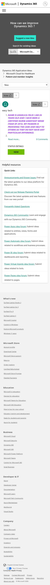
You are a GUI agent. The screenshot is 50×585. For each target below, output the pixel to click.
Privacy (29, 575)
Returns (6, 360)
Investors (7, 543)
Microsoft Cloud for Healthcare (20, 73)
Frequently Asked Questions (17, 206)
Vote (6, 95)
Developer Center (10, 485)
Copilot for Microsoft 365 (13, 462)
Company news (9, 534)
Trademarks (19, 578)
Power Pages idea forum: (15, 275)
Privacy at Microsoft (11, 538)
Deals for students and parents (15, 418)
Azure (6, 481)
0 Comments (42, 139)
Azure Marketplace (10, 503)
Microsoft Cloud (9, 436)
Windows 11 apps (10, 333)
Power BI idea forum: (13, 252)
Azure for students (10, 422)
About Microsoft (10, 530)
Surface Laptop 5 (10, 316)
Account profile (9, 347)
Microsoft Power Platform (13, 454)
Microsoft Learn (9, 494)
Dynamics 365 (28, 3)
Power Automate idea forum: (17, 241)
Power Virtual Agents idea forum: (19, 264)
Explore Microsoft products (14, 329)
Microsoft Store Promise (12, 373)
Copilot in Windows (11, 325)
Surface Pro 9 (8, 311)
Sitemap (7, 575)
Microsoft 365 (9, 449)
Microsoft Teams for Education (15, 400)
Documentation (9, 489)
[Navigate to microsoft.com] (8, 3)
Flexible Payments (10, 378)
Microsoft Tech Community (13, 498)
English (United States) (16, 565)
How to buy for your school (14, 409)
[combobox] (24, 52)
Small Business (9, 467)
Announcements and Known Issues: (20, 177)
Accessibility (8, 552)
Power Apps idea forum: (15, 226)
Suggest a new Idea (25, 38)
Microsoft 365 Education (12, 405)
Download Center (10, 351)
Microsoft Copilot (10, 320)
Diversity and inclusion (12, 547)
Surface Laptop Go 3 (11, 307)
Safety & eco (30, 578)
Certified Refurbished (11, 369)
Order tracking (9, 365)
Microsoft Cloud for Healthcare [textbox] (27, 51)
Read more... (14, 139)
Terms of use (8, 578)
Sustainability (8, 556)
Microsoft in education (12, 392)
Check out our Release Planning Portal (21, 192)
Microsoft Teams (10, 458)
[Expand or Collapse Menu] (4, 10)
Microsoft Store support (12, 356)
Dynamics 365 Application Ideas (17, 70)
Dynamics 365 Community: (16, 215)
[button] (45, 4)
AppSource (8, 507)
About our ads (9, 581)
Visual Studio (8, 511)
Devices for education (11, 396)
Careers (6, 525)
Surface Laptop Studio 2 (12, 303)
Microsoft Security (10, 441)
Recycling (40, 578)
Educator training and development (17, 414)
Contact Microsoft (18, 575)
